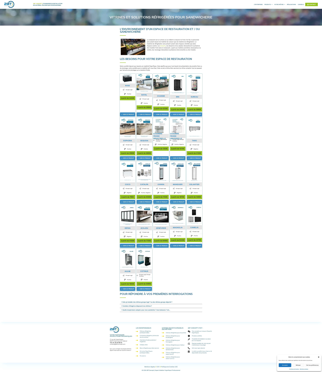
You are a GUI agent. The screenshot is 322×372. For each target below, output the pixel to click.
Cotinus (144, 271)
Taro (194, 141)
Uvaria (161, 184)
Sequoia (144, 141)
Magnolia (178, 227)
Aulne (128, 271)
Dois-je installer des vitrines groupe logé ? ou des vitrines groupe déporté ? (147, 302)
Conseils (301, 4)
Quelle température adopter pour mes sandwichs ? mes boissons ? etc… (146, 310)
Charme (161, 96)
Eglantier (194, 184)
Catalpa (144, 184)
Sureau (194, 97)
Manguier (177, 184)
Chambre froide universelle (176, 136)
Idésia (128, 228)
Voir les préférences (312, 365)
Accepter (285, 365)
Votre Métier (279, 4)
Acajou (144, 228)
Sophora (127, 141)
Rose (127, 86)
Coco (127, 184)
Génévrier (161, 228)
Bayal (144, 95)
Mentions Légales (304, 369)
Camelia (194, 227)
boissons (163, 46)
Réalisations (291, 4)
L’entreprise (258, 4)
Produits (267, 4)
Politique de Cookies (294, 369)
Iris (177, 97)
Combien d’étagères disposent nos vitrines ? (137, 306)
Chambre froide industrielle (159, 136)
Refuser (298, 365)
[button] (318, 357)
